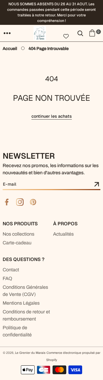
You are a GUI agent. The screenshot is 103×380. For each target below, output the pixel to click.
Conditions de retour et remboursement (26, 315)
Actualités (63, 234)
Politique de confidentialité (17, 331)
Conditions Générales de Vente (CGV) (25, 291)
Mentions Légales (21, 303)
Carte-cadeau (17, 242)
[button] (7, 33)
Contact (11, 269)
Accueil (10, 48)
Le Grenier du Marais (30, 353)
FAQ (7, 278)
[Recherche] (80, 33)
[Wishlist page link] (66, 36)
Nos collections (18, 234)
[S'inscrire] (96, 184)
